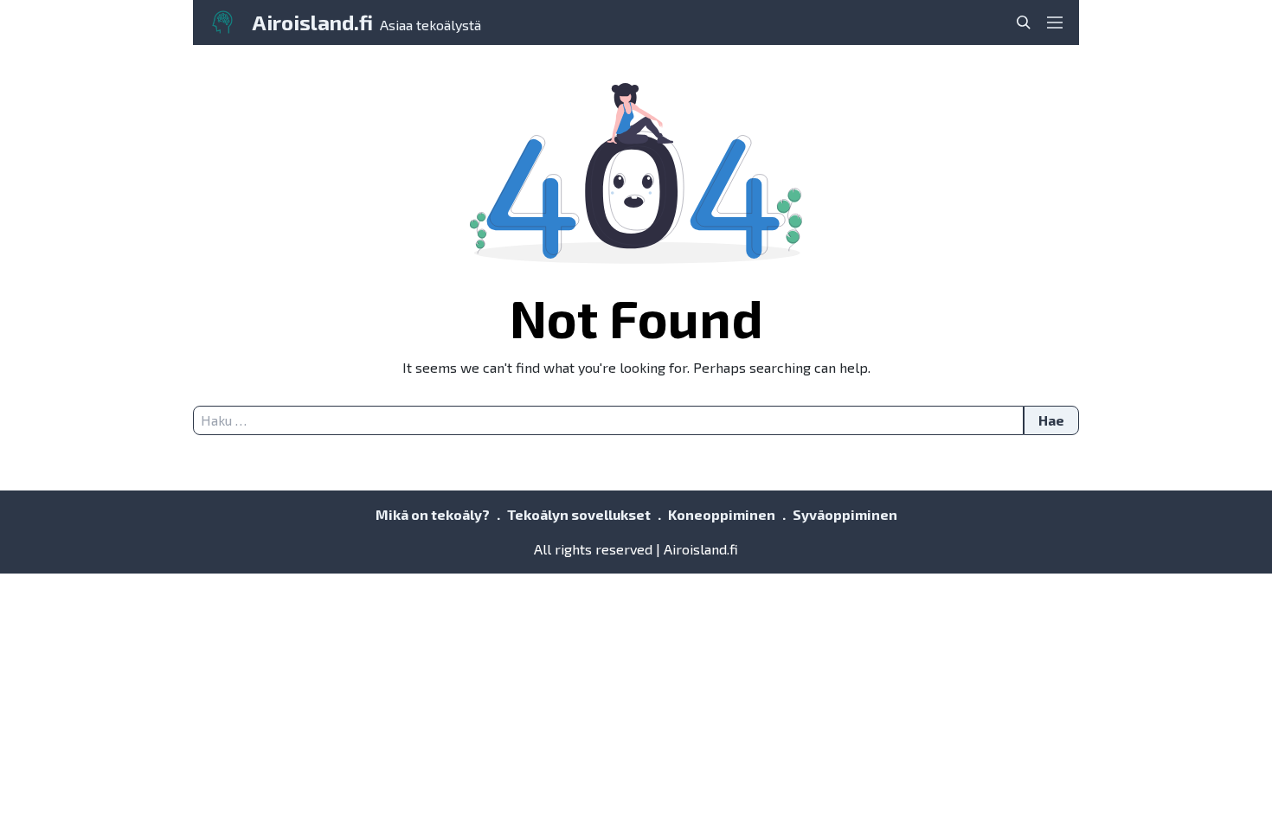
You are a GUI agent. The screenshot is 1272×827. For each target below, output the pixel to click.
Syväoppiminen (845, 514)
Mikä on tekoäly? (433, 514)
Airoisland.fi (312, 22)
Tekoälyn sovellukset (579, 514)
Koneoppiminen (721, 514)
